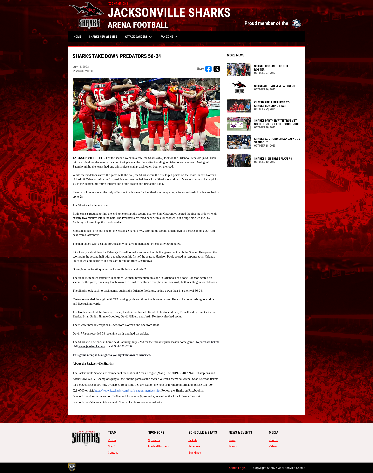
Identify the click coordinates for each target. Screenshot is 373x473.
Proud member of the (273, 23)
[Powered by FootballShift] (72, 467)
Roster (112, 440)
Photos (273, 440)
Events (233, 446)
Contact (113, 452)
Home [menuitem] (77, 36)
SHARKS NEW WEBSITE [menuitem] (104, 36)
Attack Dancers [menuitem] (139, 37)
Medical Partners (158, 446)
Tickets (192, 440)
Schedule (194, 446)
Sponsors (154, 440)
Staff (111, 446)
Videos (273, 446)
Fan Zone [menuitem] (169, 37)
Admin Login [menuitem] (237, 468)
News (232, 440)
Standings (194, 452)
